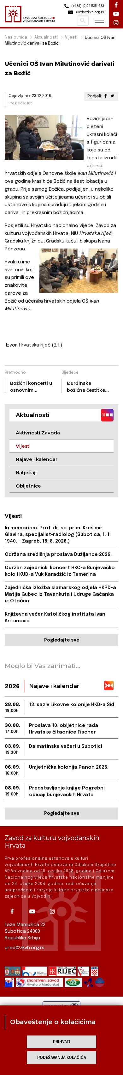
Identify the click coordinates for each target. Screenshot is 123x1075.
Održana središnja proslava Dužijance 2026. (58, 554)
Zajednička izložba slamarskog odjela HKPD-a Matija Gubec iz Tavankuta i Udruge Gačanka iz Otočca (60, 594)
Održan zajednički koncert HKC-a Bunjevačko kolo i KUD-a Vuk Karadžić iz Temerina (60, 571)
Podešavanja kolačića (61, 1058)
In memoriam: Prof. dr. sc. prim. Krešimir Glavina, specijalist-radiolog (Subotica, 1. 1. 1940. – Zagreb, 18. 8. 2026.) (58, 534)
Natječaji (26, 473)
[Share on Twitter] (112, 96)
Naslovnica (16, 37)
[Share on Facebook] (105, 96)
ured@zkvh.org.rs (24, 947)
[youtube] (34, 911)
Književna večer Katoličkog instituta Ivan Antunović (55, 618)
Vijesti (71, 37)
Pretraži (82, 20)
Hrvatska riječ (34, 345)
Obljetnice (28, 486)
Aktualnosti (46, 37)
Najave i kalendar (36, 459)
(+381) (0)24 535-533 (87, 6)
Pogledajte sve (61, 640)
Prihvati (61, 1042)
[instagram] (54, 911)
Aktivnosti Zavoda (38, 433)
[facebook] (14, 911)
